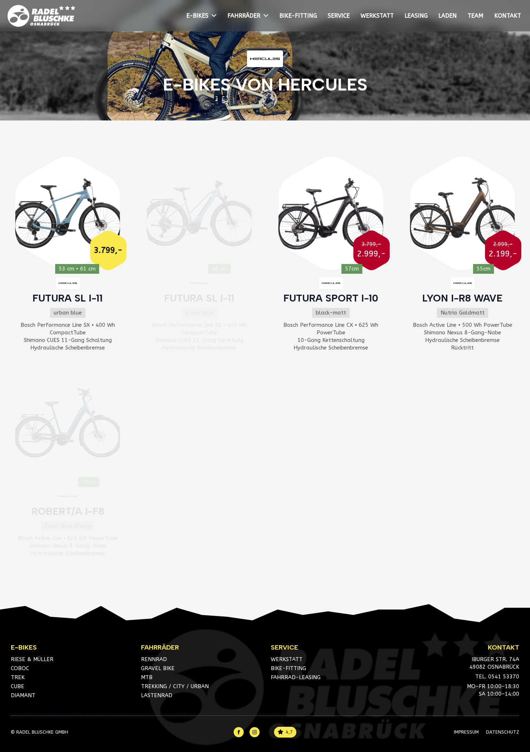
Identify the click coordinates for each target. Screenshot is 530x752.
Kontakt (507, 15)
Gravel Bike (158, 668)
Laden (447, 15)
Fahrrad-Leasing (296, 677)
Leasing (416, 15)
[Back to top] (514, 711)
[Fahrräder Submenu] (267, 15)
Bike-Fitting (298, 15)
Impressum (466, 732)
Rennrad (154, 659)
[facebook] (239, 732)
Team (475, 15)
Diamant (23, 695)
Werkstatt (377, 15)
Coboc (20, 668)
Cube (17, 686)
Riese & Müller (32, 659)
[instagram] (254, 732)
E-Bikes (197, 15)
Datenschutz (502, 732)
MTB (147, 677)
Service (339, 15)
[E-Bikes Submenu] (215, 15)
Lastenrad (156, 695)
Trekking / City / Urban (175, 686)
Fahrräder (244, 15)
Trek (18, 677)
